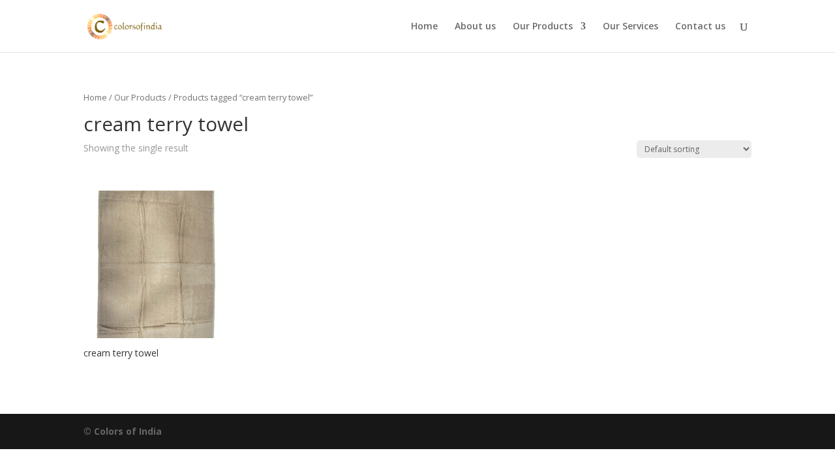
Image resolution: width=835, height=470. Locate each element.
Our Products (543, 27)
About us (475, 27)
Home (424, 27)
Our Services (630, 27)
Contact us (700, 27)
